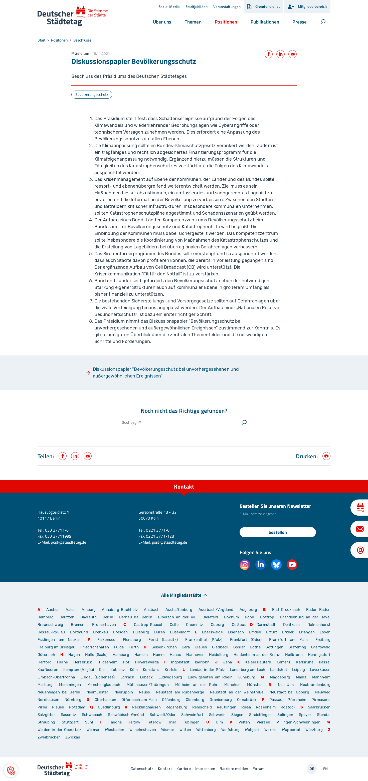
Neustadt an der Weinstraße (236, 692)
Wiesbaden (114, 729)
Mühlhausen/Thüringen (148, 684)
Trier (172, 722)
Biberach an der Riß (177, 617)
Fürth (134, 647)
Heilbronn (294, 654)
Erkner (288, 632)
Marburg (45, 684)
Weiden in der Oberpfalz (60, 729)
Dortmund (79, 632)
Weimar (93, 729)
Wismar (167, 729)
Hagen (74, 654)
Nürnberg (73, 699)
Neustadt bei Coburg (289, 692)
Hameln (141, 654)
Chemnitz (194, 624)
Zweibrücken (49, 737)
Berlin (108, 617)
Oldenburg (195, 699)
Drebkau (101, 632)
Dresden (120, 632)
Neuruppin (123, 692)
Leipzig (298, 669)
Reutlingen (226, 707)
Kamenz (284, 662)
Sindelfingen (260, 714)
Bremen (78, 624)
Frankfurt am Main (288, 639)
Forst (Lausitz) (163, 639)
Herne (62, 662)
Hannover (195, 654)
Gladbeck (220, 647)
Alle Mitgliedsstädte (181, 595)
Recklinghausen (146, 707)
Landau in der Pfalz (207, 669)
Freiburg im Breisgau (57, 647)
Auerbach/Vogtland (216, 609)
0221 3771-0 (157, 530)
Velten (244, 722)
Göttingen (274, 647)
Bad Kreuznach (286, 609)
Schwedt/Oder (162, 714)
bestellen (278, 532)
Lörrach (127, 677)
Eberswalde (212, 632)
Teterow (154, 722)
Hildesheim (107, 662)
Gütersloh (46, 654)
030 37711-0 (57, 530)
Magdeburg (280, 677)
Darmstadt (266, 624)
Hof (126, 662)
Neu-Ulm (286, 684)
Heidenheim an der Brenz (257, 654)
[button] (162, 21)
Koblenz (117, 669)
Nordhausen (48, 699)
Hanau (175, 654)
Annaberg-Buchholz (120, 609)
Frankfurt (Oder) (246, 639)
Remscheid (202, 707)
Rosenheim (266, 707)
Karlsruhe (304, 662)
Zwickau (72, 737)
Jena (227, 662)
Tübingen (191, 722)
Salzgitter (46, 714)
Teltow (134, 722)
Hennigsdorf (319, 654)
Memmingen (70, 684)
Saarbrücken (319, 707)
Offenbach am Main (139, 699)
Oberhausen (105, 699)
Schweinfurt (192, 714)
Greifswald (320, 647)
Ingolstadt (180, 662)
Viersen (263, 722)
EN (325, 768)
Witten (185, 729)
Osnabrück (246, 699)
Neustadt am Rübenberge (180, 692)
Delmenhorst (318, 624)
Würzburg (314, 729)
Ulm (219, 722)
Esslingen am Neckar (59, 639)
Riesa (246, 707)
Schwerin (217, 714)
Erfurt (271, 632)
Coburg (217, 624)
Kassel (324, 662)
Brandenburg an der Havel (305, 617)
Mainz (301, 677)
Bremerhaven (104, 624)
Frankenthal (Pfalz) (203, 639)
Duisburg (141, 632)
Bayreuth (88, 617)
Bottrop (267, 617)
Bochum (231, 617)
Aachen (53, 609)
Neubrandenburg (315, 684)
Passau (275, 699)
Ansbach (151, 609)
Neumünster (97, 692)
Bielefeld (210, 617)
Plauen (58, 707)
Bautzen (67, 617)
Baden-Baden (318, 609)
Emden (255, 632)
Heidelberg (219, 654)
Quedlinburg (109, 707)
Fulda (119, 647)
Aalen (71, 609)
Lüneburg (246, 677)
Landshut (278, 669)
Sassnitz (68, 714)
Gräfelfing (297, 647)
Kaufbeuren (48, 669)
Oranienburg (221, 699)
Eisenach (236, 632)
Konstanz (151, 669)
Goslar (239, 647)
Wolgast (252, 729)
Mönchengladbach (103, 684)
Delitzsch (291, 624)
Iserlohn (202, 662)
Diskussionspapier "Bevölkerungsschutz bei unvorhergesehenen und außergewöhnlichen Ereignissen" (166, 372)
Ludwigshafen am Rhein (210, 677)
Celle (174, 624)
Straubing (46, 722)
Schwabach (93, 714)
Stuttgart (70, 722)
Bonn (249, 617)
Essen (325, 632)
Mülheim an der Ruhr (196, 684)
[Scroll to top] (325, 480)
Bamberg (46, 617)
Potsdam (77, 707)
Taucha (115, 722)
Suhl (89, 722)
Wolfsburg (230, 729)
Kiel (102, 669)
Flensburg (132, 639)
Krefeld (171, 669)
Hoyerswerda (147, 662)
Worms (270, 729)
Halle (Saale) (96, 654)
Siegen (237, 714)
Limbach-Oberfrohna (56, 677)
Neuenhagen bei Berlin (59, 692)
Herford (45, 662)
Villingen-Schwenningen (298, 722)
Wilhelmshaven (142, 729)
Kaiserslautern (258, 662)
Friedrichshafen (94, 647)
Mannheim (321, 677)
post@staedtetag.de (68, 542)
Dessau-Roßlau (51, 632)
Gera (186, 647)
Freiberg (322, 639)
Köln (134, 669)
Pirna (42, 707)
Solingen (285, 714)
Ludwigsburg (170, 677)
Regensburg (176, 707)
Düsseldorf (180, 632)
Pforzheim (297, 699)
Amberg (89, 609)
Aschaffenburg (178, 609)
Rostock (288, 707)
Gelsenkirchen (164, 647)
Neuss (144, 692)
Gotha (255, 647)
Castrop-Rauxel (148, 624)
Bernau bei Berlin (136, 617)
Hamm (158, 654)
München (232, 684)
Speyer (305, 714)
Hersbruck (82, 662)
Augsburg (248, 609)
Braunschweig (50, 624)
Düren (159, 632)
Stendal (323, 714)
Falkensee (106, 639)
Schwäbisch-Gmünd (126, 714)
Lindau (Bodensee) (98, 677)
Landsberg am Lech (247, 669)
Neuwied (322, 692)
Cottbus (239, 624)
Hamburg (121, 654)
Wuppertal (291, 729)
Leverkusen (320, 669)
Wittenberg (206, 729)
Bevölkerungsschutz (91, 94)
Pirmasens (320, 699)
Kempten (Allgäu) (78, 669)
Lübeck (147, 677)
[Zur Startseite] (73, 16)
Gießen (201, 647)
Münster (254, 684)
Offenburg (171, 699)
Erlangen (307, 632)
